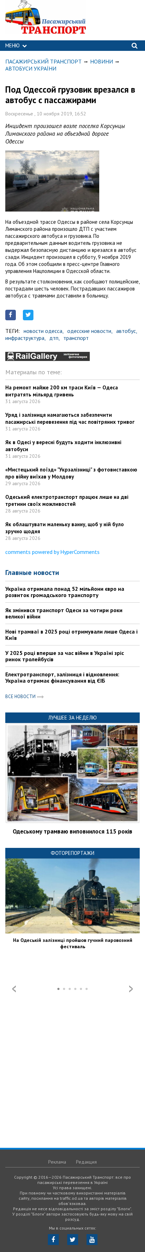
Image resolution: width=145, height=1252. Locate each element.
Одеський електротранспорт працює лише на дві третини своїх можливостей (66, 500)
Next (131, 988)
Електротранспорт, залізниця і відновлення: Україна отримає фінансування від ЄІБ (62, 677)
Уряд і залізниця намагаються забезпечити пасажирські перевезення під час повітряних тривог (69, 418)
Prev (14, 988)
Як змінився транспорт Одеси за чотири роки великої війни (63, 613)
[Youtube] (92, 1239)
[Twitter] (72, 1239)
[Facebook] (53, 1239)
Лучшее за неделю (72, 717)
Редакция (86, 1162)
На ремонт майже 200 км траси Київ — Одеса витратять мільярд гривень (61, 391)
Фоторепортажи (72, 853)
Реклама (57, 1162)
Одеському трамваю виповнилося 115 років (72, 831)
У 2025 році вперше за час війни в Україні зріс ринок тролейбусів (64, 656)
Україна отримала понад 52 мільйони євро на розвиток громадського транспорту (64, 591)
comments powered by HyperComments (52, 551)
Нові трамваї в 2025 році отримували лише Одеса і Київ (71, 634)
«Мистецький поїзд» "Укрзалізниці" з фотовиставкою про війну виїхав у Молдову (71, 473)
